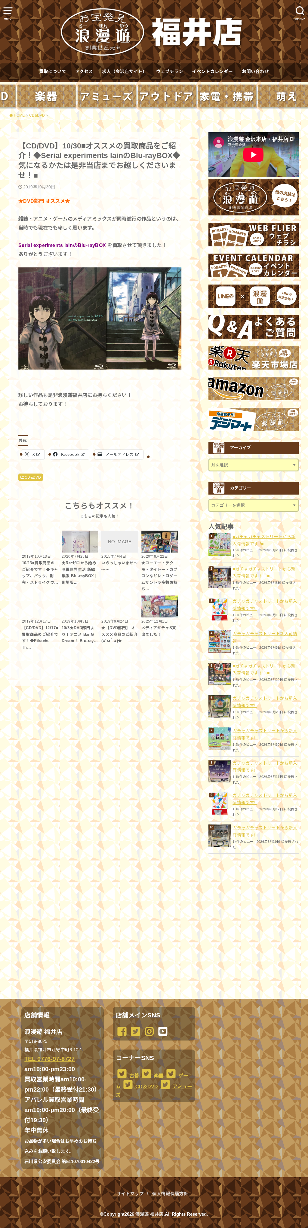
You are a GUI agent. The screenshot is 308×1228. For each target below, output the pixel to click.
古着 (133, 1075)
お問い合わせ (255, 71)
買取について (52, 71)
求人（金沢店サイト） (124, 71)
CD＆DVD (146, 1086)
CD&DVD (33, 477)
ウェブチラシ (169, 71)
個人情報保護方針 (170, 1193)
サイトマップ (130, 1193)
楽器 (157, 1075)
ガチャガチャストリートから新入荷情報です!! (265, 605)
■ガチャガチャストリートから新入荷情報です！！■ (264, 573)
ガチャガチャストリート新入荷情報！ (265, 637)
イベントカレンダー (212, 71)
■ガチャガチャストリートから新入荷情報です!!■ (264, 540)
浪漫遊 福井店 (149, 1214)
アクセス (84, 71)
